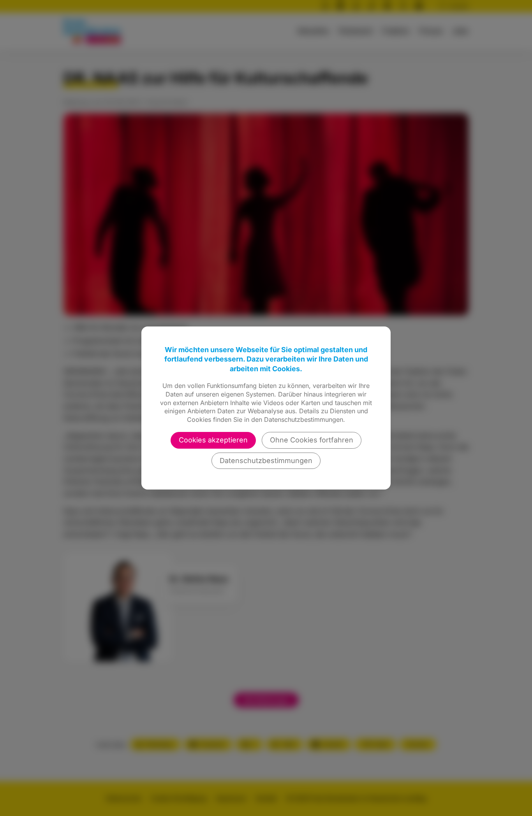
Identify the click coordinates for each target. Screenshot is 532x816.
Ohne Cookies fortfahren (311, 440)
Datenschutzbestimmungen (266, 460)
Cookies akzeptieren (213, 440)
